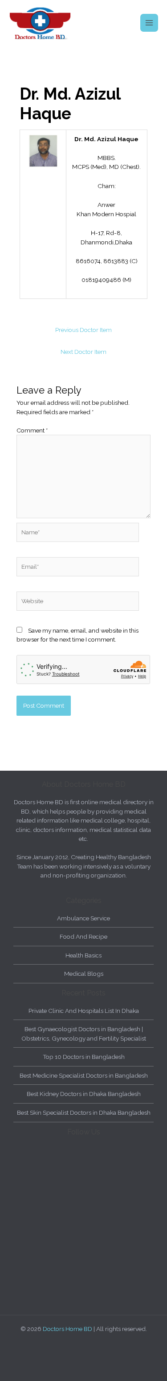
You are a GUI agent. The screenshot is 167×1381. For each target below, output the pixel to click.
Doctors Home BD (67, 1328)
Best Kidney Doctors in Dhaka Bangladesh (84, 1093)
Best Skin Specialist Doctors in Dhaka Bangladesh (84, 1112)
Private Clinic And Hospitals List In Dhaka (84, 1010)
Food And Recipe (83, 936)
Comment (32, 430)
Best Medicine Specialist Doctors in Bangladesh (84, 1075)
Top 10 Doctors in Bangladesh (84, 1056)
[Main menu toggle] (149, 23)
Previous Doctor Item (83, 329)
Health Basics (83, 955)
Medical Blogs (83, 973)
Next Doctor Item (83, 351)
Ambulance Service (83, 918)
